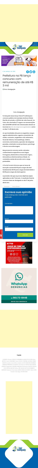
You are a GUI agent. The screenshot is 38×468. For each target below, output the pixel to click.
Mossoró (23, 364)
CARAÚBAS (12, 361)
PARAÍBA (14, 366)
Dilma (15, 363)
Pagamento (9, 366)
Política (16, 368)
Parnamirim (25, 366)
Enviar (25, 235)
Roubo (16, 370)
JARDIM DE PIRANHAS (7, 364)
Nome (7, 219)
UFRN (35, 370)
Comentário (8, 203)
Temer (31, 370)
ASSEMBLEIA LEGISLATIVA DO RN (24, 359)
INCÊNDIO (33, 363)
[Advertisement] (19, 23)
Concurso (7, 186)
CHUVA (20, 361)
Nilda (30, 364)
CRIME (34, 361)
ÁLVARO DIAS (24, 371)
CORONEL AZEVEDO (27, 361)
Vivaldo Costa (14, 371)
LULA (20, 364)
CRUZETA (4, 363)
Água (19, 371)
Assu (34, 359)
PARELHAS (19, 366)
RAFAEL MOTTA (24, 368)
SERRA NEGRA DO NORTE (24, 370)
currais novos (10, 363)
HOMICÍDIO (28, 363)
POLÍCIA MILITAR (10, 368)
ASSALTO (14, 359)
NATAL (27, 364)
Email (7, 227)
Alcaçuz (10, 359)
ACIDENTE (5, 359)
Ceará (16, 361)
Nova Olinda (16, 186)
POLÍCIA (30, 366)
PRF (19, 368)
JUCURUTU (15, 364)
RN (29, 368)
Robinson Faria (10, 370)
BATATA (4, 361)
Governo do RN (21, 363)
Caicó (7, 361)
